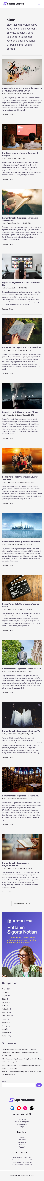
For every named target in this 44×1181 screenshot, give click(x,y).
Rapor (4, 1019)
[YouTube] (19, 1108)
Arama (4, 1082)
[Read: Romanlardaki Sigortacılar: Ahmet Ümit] (22, 331)
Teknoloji (5, 1032)
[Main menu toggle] (39, 4)
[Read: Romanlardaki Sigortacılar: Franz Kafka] (22, 652)
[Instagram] (25, 1108)
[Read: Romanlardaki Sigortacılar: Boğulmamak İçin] (22, 846)
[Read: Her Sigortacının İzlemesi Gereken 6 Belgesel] (22, 137)
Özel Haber (6, 1016)
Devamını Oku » (7, 114)
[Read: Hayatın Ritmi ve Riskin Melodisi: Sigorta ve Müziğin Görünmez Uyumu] (22, 72)
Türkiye (4, 1036)
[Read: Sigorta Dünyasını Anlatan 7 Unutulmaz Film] (22, 266)
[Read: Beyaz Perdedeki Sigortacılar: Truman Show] (22, 587)
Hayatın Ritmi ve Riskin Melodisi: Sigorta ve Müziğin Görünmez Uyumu (22, 89)
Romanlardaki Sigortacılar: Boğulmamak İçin (15, 864)
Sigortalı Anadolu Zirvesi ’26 (22, 1160)
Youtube (22, 1144)
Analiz (4, 989)
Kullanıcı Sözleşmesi (22, 1122)
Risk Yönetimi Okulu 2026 (22, 1157)
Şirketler (5, 1022)
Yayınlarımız (22, 1142)
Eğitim (4, 999)
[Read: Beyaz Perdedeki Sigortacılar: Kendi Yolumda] (22, 460)
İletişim (22, 1127)
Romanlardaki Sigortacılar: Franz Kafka (21, 669)
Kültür (4, 93)
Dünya (4, 992)
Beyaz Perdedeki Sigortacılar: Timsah (20, 412)
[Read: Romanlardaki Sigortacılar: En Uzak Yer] (22, 715)
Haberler (5, 1002)
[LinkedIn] (12, 1108)
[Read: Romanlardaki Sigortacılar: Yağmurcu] (22, 779)
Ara (38, 1085)
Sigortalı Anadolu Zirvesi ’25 (22, 1162)
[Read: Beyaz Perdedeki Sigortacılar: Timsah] (22, 396)
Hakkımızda (22, 1119)
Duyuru (4, 996)
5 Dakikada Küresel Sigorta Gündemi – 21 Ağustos (19, 1049)
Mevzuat (5, 1012)
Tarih (4, 1029)
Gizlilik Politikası (22, 1124)
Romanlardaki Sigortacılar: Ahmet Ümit (21, 347)
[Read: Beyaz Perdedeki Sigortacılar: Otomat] (22, 525)
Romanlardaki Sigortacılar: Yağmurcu (20, 796)
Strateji (4, 1026)
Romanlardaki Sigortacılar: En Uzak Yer (21, 731)
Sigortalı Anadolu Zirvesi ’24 (22, 1165)
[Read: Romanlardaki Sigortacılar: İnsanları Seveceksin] (22, 201)
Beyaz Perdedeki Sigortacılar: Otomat (21, 541)
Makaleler (5, 1009)
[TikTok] (32, 1108)
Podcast (22, 1147)
